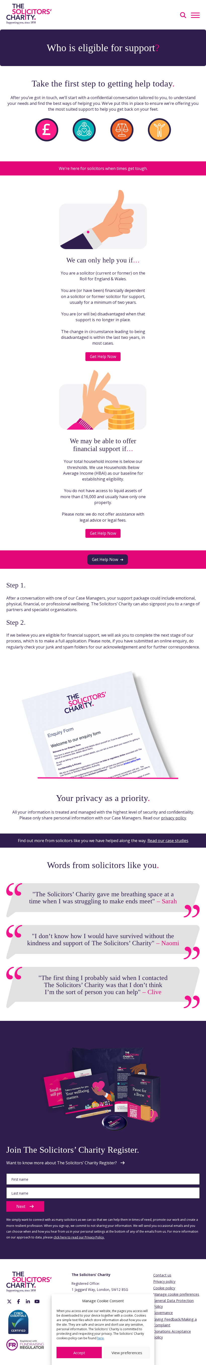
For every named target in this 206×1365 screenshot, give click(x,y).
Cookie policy (164, 1288)
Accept (79, 1352)
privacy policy (173, 818)
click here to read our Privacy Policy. (79, 1237)
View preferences (127, 1352)
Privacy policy (164, 1281)
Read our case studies (167, 840)
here (100, 1338)
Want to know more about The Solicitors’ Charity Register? (61, 1163)
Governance (163, 1312)
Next (20, 1206)
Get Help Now (103, 356)
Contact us (162, 1275)
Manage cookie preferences (176, 1294)
